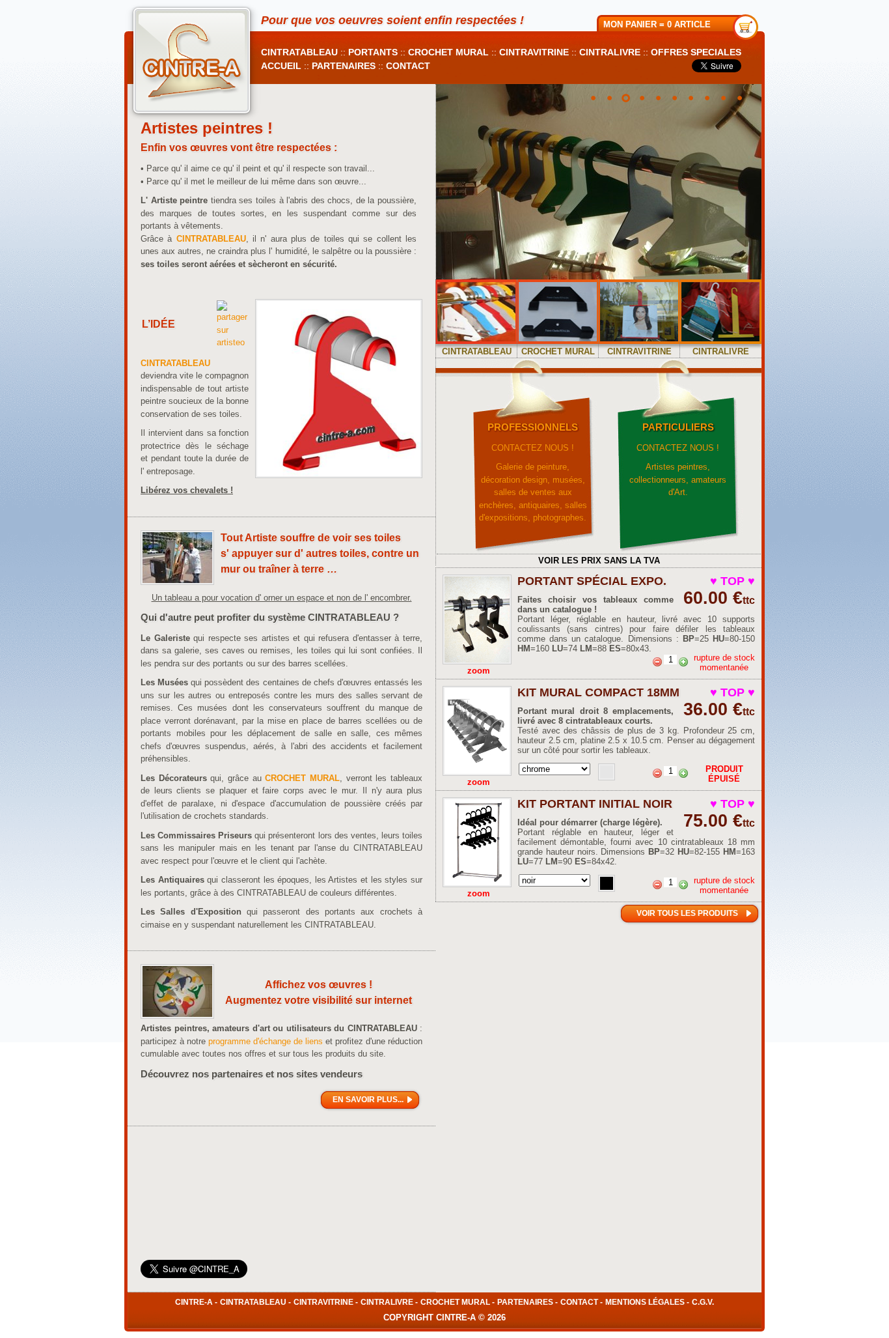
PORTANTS (373, 52)
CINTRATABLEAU (299, 52)
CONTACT (408, 66)
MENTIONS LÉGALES (645, 1302)
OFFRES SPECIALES (696, 52)
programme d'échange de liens (265, 1041)
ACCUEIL (281, 66)
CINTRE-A (194, 1302)
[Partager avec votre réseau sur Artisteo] (232, 342)
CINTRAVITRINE (534, 52)
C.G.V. (703, 1302)
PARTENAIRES (344, 66)
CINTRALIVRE (609, 52)
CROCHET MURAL (448, 52)
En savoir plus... (368, 1099)
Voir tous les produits (687, 913)
